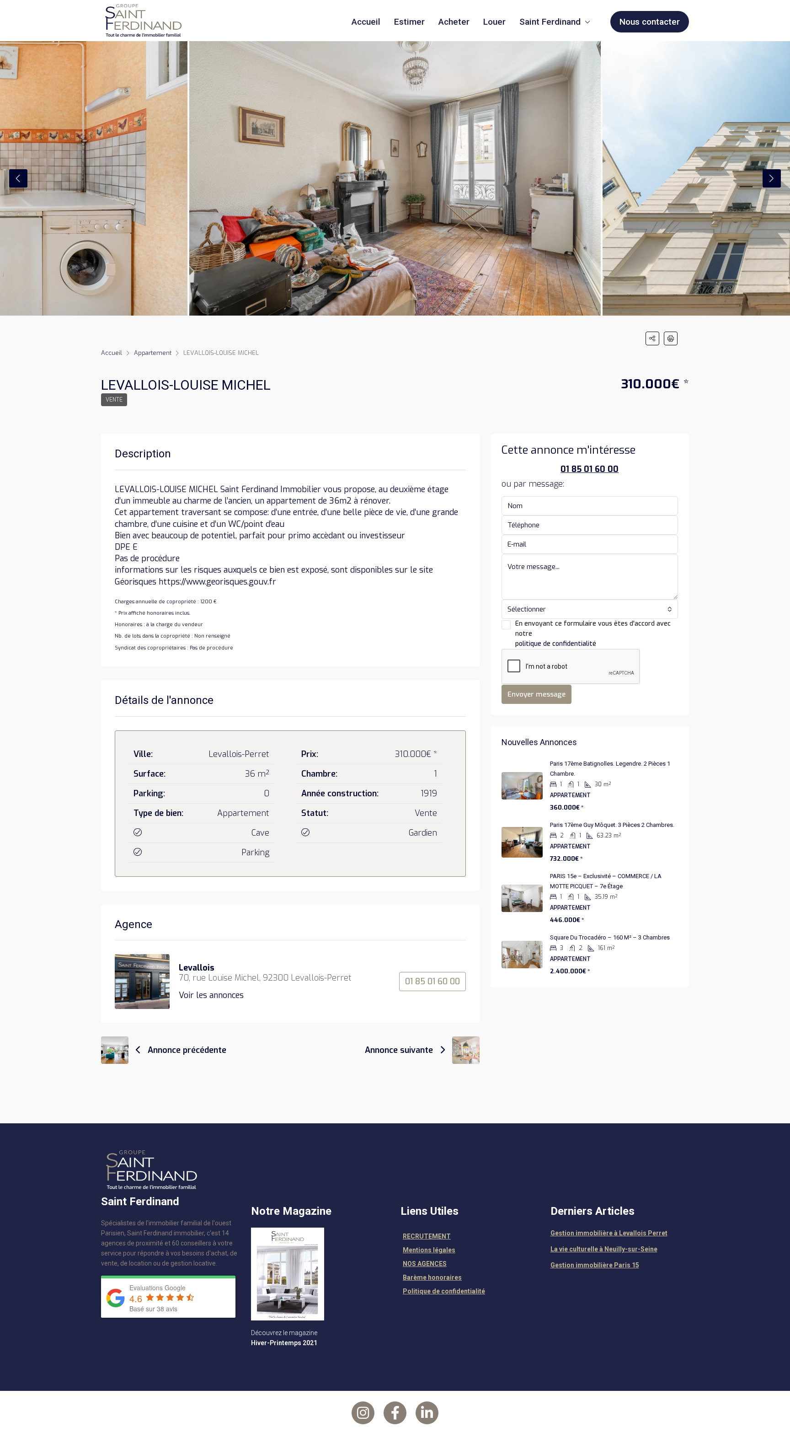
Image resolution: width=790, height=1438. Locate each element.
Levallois (196, 968)
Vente (114, 399)
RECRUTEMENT (427, 1236)
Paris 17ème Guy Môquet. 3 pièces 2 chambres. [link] (612, 824)
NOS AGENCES (425, 1263)
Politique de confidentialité (444, 1291)
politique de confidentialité (555, 643)
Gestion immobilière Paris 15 (594, 1265)
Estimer (409, 21)
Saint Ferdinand (550, 21)
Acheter (454, 21)
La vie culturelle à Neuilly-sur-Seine (603, 1249)
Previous (18, 178)
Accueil (366, 21)
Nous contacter (649, 21)
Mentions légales (429, 1250)
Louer (494, 21)
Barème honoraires (432, 1277)
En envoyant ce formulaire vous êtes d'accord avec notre (593, 633)
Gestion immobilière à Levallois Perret (608, 1233)
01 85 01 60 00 (432, 981)
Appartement (152, 353)
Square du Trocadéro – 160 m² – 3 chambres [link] (610, 937)
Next (772, 178)
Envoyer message (536, 694)
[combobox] (590, 609)
